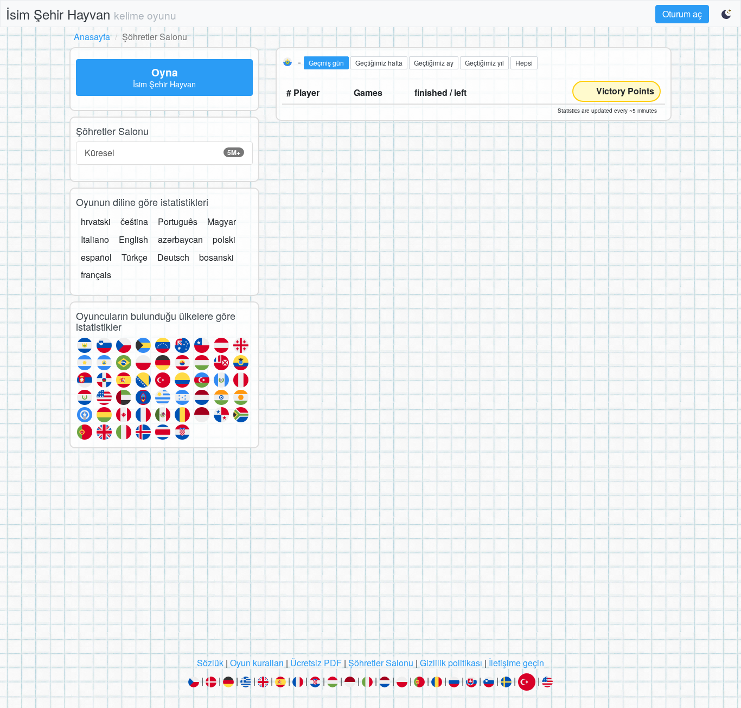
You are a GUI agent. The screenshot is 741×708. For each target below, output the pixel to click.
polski (224, 239)
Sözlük (210, 662)
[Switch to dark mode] (726, 14)
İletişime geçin (516, 662)
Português (177, 221)
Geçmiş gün (326, 62)
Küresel (162, 152)
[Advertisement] (370, 556)
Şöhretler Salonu (380, 662)
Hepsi (524, 62)
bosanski (216, 257)
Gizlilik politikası (451, 662)
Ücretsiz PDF (316, 662)
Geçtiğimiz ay (433, 62)
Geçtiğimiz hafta (379, 62)
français (96, 274)
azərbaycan (180, 239)
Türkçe (135, 257)
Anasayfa (92, 36)
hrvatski (96, 221)
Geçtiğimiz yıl (484, 62)
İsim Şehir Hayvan (91, 13)
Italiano (95, 239)
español (96, 257)
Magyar (221, 221)
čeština (134, 221)
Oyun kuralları (257, 662)
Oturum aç (682, 14)
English (133, 239)
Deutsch (173, 257)
